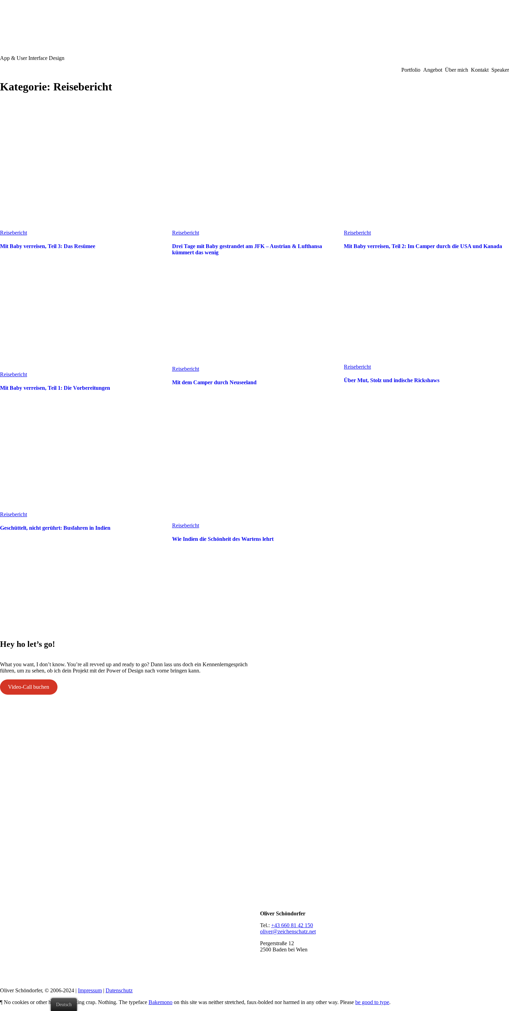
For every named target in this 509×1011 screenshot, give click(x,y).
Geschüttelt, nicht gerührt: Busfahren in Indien (55, 528)
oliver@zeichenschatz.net (288, 931)
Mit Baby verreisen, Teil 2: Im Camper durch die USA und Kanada (423, 246)
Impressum (90, 990)
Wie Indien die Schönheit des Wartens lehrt (223, 539)
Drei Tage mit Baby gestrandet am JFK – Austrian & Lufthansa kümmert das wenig (247, 249)
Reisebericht (13, 233)
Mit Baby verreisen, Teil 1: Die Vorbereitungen (55, 388)
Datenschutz (119, 990)
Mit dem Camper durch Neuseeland (214, 382)
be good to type (372, 1002)
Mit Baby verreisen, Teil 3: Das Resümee (47, 246)
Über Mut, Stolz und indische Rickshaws (391, 380)
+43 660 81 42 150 (292, 925)
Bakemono (160, 1002)
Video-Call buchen (28, 687)
